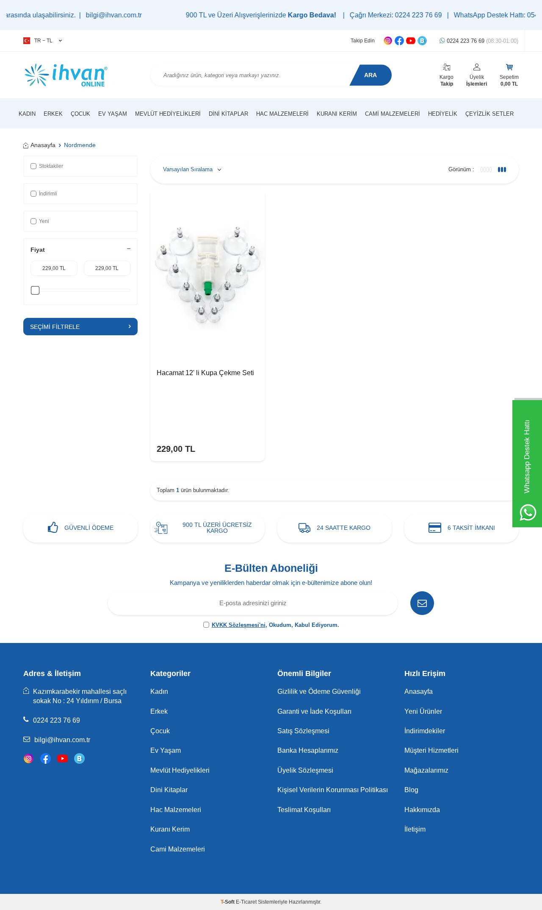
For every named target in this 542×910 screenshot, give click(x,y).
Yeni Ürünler (423, 711)
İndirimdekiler (424, 731)
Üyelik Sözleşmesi (305, 770)
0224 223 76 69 (481, 41)
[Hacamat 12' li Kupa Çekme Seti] (207, 276)
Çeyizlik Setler (489, 114)
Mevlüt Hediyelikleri (168, 114)
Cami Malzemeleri (392, 114)
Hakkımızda (422, 809)
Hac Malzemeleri (282, 114)
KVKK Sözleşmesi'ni (238, 625)
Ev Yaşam (112, 114)
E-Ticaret (246, 902)
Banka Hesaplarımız (307, 750)
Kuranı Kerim (337, 114)
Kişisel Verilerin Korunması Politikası (332, 789)
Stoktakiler (51, 166)
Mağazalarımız (426, 770)
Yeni (44, 221)
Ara (370, 75)
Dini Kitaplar (228, 114)
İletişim (415, 829)
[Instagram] (28, 758)
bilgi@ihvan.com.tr (62, 739)
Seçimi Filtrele (55, 326)
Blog (411, 789)
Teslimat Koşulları (304, 809)
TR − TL (43, 41)
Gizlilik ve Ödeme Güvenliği (319, 691)
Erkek (53, 114)
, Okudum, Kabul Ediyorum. (275, 625)
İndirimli (48, 194)
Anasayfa (42, 145)
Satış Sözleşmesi (303, 731)
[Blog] (79, 758)
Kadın (27, 114)
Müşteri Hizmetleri (431, 750)
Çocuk (80, 114)
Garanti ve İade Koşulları (314, 711)
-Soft (228, 902)
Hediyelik (442, 114)
